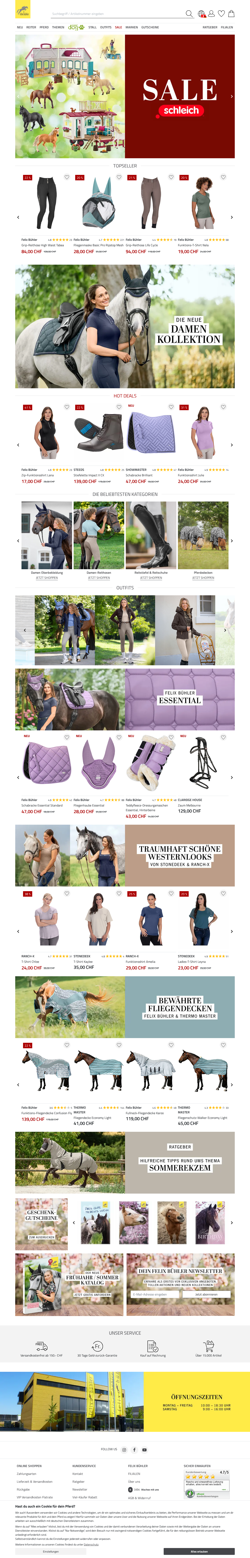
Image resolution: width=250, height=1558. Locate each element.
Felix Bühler (138, 1466)
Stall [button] (92, 27)
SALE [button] (118, 27)
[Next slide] (232, 217)
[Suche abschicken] (190, 13)
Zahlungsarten (26, 1473)
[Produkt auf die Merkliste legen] (67, 177)
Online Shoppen (29, 1466)
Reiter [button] (31, 27)
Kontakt (77, 1473)
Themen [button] (58, 27)
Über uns (134, 1481)
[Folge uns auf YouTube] (144, 1450)
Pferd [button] (44, 27)
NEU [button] (20, 27)
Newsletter (79, 1489)
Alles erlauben (199, 1551)
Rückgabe (23, 1489)
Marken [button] (132, 27)
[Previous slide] (18, 96)
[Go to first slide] (232, 96)
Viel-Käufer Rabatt (84, 1497)
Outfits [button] (106, 27)
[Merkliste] (221, 13)
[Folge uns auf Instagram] (124, 1450)
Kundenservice (84, 1466)
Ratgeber (78, 1481)
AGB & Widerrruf (139, 1498)
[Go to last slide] (18, 217)
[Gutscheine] (41, 1224)
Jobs (144, 1489)
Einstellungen (51, 1551)
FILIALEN (134, 1473)
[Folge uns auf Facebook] (134, 1450)
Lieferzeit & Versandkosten (35, 1481)
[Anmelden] (211, 13)
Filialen (227, 27)
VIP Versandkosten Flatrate (35, 1497)
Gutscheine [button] (150, 27)
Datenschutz (91, 1544)
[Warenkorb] (231, 13)
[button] (76, 27)
